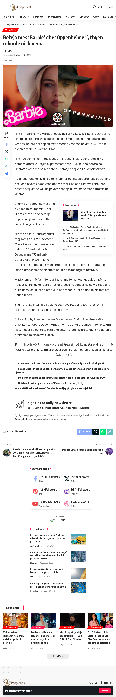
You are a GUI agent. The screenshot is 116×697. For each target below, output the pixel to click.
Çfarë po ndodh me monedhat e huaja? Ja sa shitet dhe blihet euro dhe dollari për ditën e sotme (49, 555)
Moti (32, 576)
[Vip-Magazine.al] (20, 7)
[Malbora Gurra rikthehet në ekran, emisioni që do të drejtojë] (15, 620)
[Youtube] (45, 504)
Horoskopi (34, 591)
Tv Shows (38, 627)
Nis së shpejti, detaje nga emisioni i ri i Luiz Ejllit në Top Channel (71, 636)
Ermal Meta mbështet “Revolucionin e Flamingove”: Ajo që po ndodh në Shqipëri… (62, 363)
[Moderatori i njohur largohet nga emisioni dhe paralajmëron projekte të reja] (43, 620)
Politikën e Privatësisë (18, 690)
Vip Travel (34, 546)
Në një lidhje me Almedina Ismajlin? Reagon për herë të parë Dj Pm (95, 215)
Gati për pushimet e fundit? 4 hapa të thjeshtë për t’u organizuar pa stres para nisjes (48, 538)
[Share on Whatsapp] (6, 158)
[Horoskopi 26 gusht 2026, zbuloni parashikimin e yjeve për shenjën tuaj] (78, 587)
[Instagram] (76, 491)
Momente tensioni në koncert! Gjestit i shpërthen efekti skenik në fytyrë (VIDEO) (62, 377)
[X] (76, 479)
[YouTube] (105, 683)
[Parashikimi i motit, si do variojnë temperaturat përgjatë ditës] (78, 573)
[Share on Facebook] (6, 144)
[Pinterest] (45, 491)
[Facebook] (45, 479)
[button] (105, 690)
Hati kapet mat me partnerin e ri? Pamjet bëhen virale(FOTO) (50, 383)
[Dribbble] (76, 504)
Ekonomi (33, 563)
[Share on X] (6, 151)
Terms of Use (55, 415)
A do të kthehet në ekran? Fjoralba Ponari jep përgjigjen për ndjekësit (55, 388)
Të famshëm (10, 30)
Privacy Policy (22, 419)
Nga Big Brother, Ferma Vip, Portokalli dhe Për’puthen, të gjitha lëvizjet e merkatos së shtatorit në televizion (85, 230)
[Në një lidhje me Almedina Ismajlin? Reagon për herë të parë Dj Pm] (70, 215)
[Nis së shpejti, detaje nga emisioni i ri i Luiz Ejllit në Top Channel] (72, 620)
